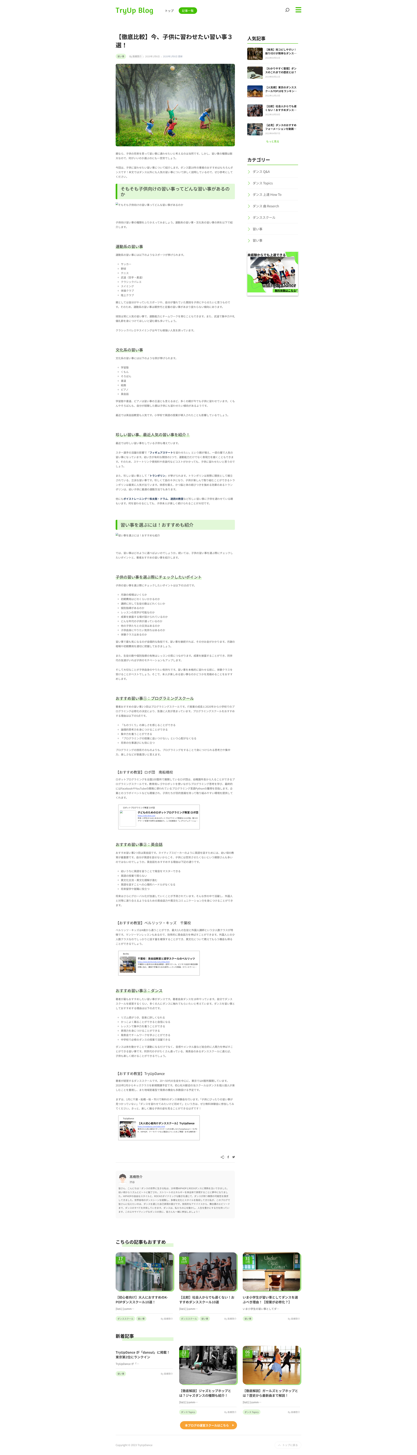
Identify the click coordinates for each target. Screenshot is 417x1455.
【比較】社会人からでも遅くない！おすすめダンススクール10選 (280, 110)
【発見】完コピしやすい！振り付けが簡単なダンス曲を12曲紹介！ (280, 53)
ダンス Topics (263, 183)
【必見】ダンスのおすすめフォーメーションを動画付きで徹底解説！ (280, 128)
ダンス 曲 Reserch (266, 206)
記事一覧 (188, 10)
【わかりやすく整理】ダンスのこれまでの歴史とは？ (280, 70)
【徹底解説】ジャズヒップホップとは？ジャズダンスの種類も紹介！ (205, 1393)
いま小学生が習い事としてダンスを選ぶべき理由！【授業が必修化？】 (270, 1299)
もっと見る (272, 141)
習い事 (120, 56)
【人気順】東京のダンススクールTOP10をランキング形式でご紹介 (281, 91)
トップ (169, 10)
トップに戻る (290, 1445)
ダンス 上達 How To (267, 194)
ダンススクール (264, 217)
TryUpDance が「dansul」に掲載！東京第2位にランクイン (143, 1354)
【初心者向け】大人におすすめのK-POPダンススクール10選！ (142, 1299)
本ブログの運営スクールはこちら (207, 1425)
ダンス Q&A (261, 171)
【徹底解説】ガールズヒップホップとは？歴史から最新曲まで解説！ (270, 1393)
